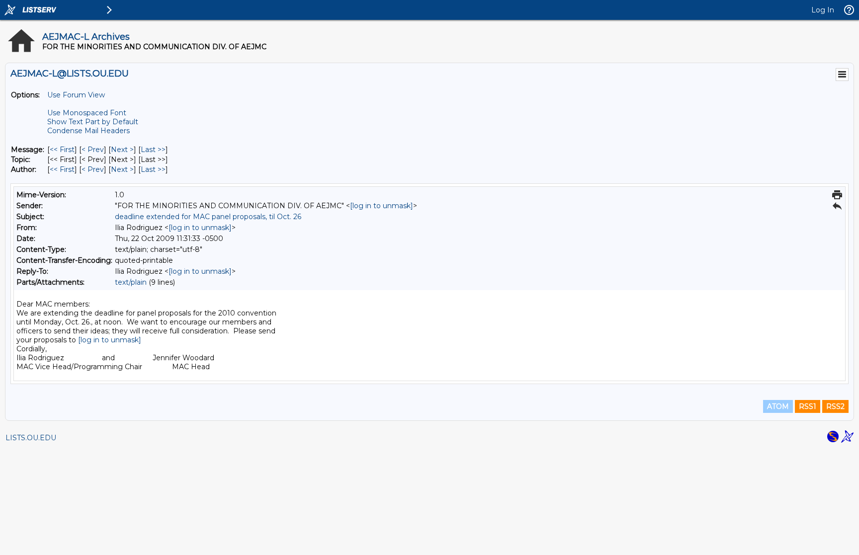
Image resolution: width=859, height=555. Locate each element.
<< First (62, 149)
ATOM (778, 406)
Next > (122, 149)
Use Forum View (76, 94)
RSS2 (835, 406)
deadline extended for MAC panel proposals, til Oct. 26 (208, 216)
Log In (822, 9)
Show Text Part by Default (92, 121)
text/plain (131, 282)
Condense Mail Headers (88, 130)
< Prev (93, 149)
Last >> (153, 149)
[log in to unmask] (381, 205)
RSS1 (807, 406)
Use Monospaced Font (86, 112)
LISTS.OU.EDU (30, 437)
